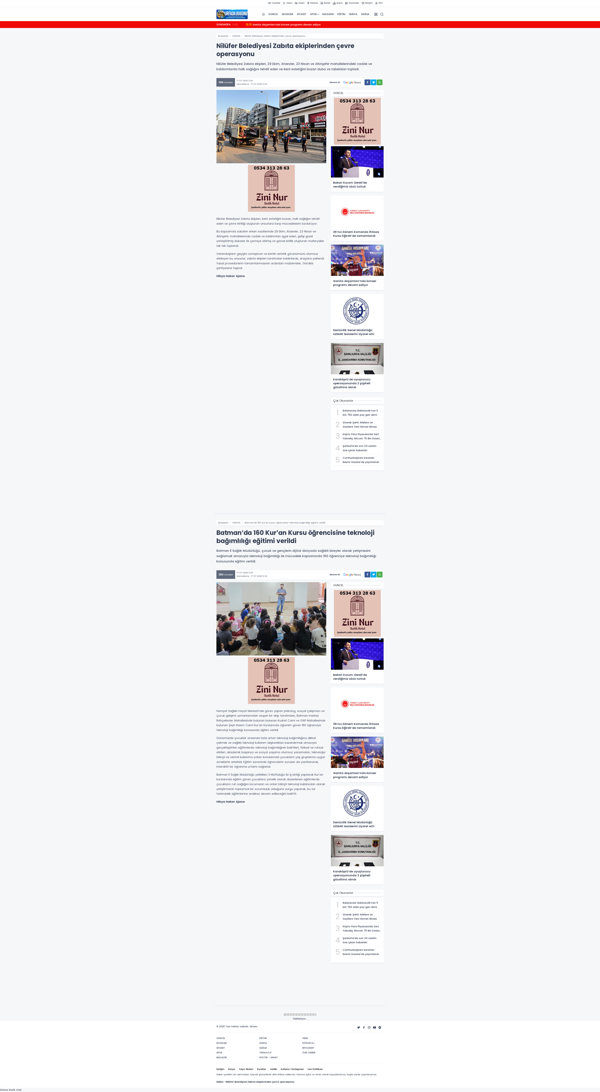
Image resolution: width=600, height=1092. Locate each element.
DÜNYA (353, 14)
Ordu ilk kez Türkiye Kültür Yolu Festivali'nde (277, 24)
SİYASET (302, 14)
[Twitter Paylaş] (373, 82)
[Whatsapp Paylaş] (379, 82)
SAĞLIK (365, 14)
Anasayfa (223, 36)
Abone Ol (335, 82)
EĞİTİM (341, 14)
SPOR (313, 14)
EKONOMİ (287, 14)
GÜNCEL (273, 14)
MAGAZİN (328, 14)
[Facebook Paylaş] (367, 82)
